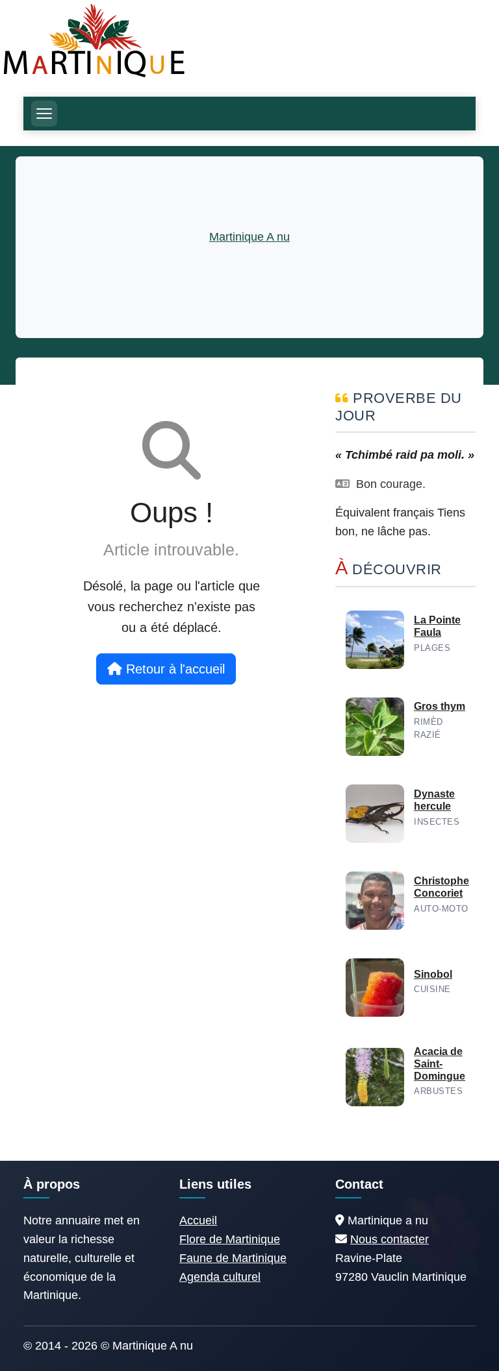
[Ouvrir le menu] (44, 114)
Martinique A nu (249, 236)
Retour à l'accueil (173, 669)
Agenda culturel (220, 1276)
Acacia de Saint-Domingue (439, 1064)
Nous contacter (389, 1239)
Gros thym (439, 706)
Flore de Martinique (229, 1239)
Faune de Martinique (233, 1258)
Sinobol (433, 974)
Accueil (198, 1220)
